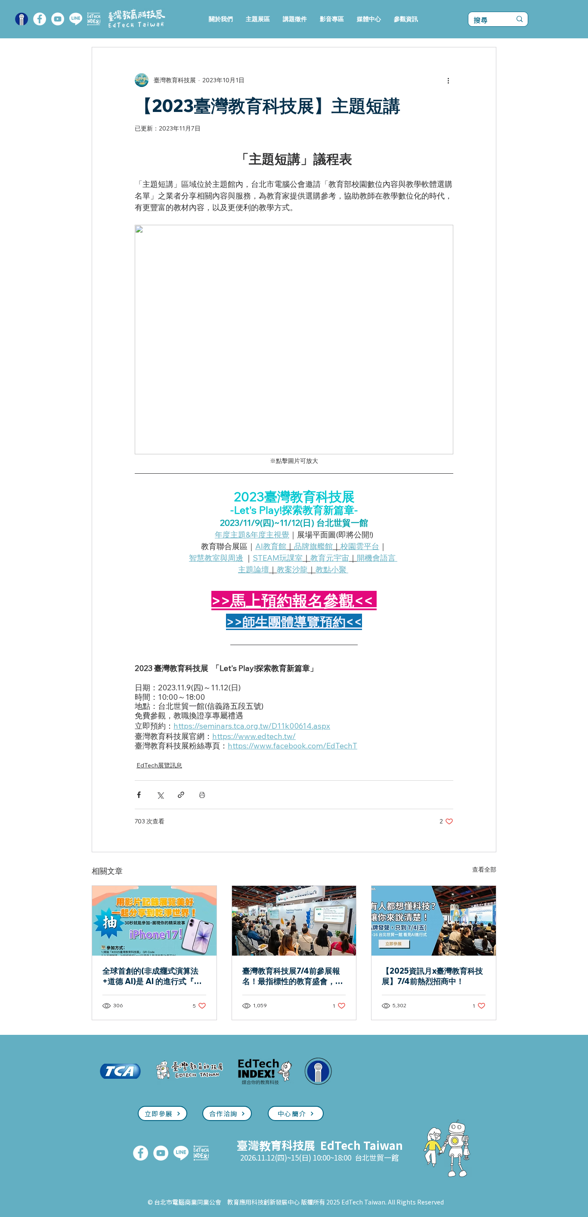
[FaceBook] (39, 18)
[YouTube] (57, 18)
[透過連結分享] (181, 795)
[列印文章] (202, 795)
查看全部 (484, 869)
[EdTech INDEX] (93, 18)
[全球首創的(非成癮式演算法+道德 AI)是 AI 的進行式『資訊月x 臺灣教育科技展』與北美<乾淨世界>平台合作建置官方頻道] (154, 921)
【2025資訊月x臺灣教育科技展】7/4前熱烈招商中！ (432, 976)
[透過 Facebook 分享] (139, 795)
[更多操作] (448, 80)
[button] (257, 19)
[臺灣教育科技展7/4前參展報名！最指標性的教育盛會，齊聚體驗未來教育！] (294, 921)
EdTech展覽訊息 (159, 765)
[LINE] (75, 18)
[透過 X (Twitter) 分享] (160, 795)
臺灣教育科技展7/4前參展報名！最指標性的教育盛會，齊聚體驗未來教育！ (292, 976)
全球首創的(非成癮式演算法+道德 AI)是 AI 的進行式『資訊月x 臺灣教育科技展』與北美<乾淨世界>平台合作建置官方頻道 (153, 976)
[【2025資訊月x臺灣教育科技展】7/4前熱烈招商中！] (433, 921)
